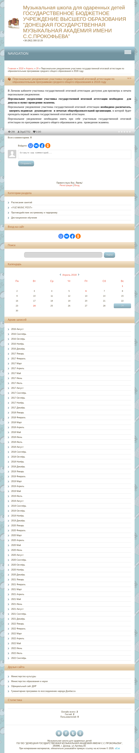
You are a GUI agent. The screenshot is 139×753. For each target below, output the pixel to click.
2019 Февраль (18, 476)
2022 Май (16, 643)
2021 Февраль (18, 584)
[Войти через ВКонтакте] (36, 145)
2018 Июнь (16, 437)
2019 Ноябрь (17, 515)
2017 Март (16, 363)
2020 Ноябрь (17, 569)
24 (34, 306)
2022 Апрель (17, 638)
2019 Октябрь (18, 511)
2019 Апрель (17, 486)
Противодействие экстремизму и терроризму (34, 212)
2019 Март (16, 481)
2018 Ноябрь (17, 461)
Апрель (30, 68)
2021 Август (17, 609)
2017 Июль (16, 383)
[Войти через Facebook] (42, 145)
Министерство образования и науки (29, 681)
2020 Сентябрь (18, 560)
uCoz (117, 748)
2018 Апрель (17, 427)
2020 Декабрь (18, 574)
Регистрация (66, 185)
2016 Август (17, 329)
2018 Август (17, 447)
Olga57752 (25, 132)
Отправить (26, 163)
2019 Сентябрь (18, 506)
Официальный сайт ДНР (23, 686)
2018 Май (16, 432)
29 (37, 68)
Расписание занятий (21, 202)
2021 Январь (17, 579)
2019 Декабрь (18, 520)
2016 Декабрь (18, 348)
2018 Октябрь (18, 456)
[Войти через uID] (30, 145)
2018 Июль (16, 442)
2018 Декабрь (18, 466)
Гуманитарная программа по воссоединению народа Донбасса (43, 691)
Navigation (18, 53)
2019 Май (16, 491)
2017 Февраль (18, 358)
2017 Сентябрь (18, 393)
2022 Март (16, 633)
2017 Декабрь (18, 407)
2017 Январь (17, 353)
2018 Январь (17, 412)
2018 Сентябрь (18, 452)
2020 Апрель (17, 540)
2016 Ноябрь (17, 344)
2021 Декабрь (18, 619)
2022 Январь (17, 623)
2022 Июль (16, 653)
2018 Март (16, 422)
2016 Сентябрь (18, 334)
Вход (77, 185)
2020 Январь (17, 525)
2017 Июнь (16, 378)
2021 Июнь (16, 604)
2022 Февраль (18, 628)
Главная (12, 68)
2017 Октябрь (18, 398)
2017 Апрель (17, 368)
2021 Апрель (17, 594)
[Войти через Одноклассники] (47, 145)
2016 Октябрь (18, 339)
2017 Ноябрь (17, 402)
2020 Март (16, 535)
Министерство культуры (23, 676)
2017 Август (17, 388)
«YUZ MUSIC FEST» (21, 207)
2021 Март (16, 589)
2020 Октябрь (18, 565)
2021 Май (16, 599)
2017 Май (16, 373)
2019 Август (17, 501)
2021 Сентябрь (18, 614)
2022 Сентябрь (18, 658)
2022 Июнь (16, 648)
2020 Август (17, 555)
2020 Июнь (16, 550)
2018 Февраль (18, 417)
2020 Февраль (18, 530)
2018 (21, 68)
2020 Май (16, 545)
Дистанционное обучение (24, 217)
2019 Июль (16, 496)
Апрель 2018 (69, 275)
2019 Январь (17, 471)
